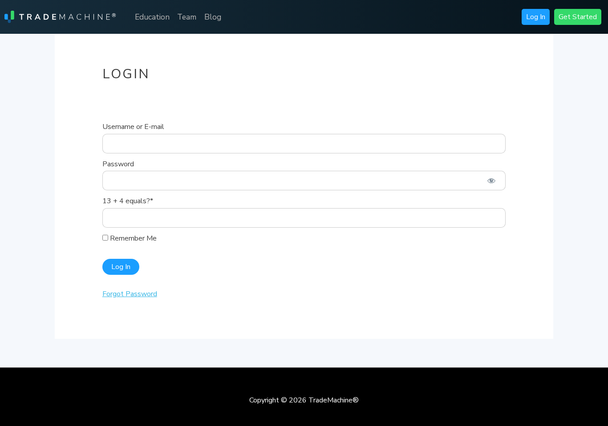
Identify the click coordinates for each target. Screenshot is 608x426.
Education (152, 17)
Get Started (578, 17)
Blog (212, 17)
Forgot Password (129, 294)
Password (118, 164)
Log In (535, 17)
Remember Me (132, 238)
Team (186, 17)
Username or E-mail (133, 127)
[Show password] (491, 180)
